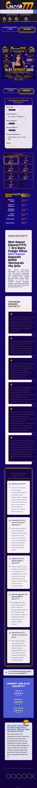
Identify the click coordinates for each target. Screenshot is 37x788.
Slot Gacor (16, 254)
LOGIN (10, 29)
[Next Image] (33, 62)
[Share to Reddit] (29, 776)
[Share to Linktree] (19, 776)
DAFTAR (27, 29)
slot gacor (18, 787)
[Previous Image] (3, 62)
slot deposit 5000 (22, 280)
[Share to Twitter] (8, 776)
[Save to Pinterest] (24, 776)
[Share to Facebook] (13, 776)
